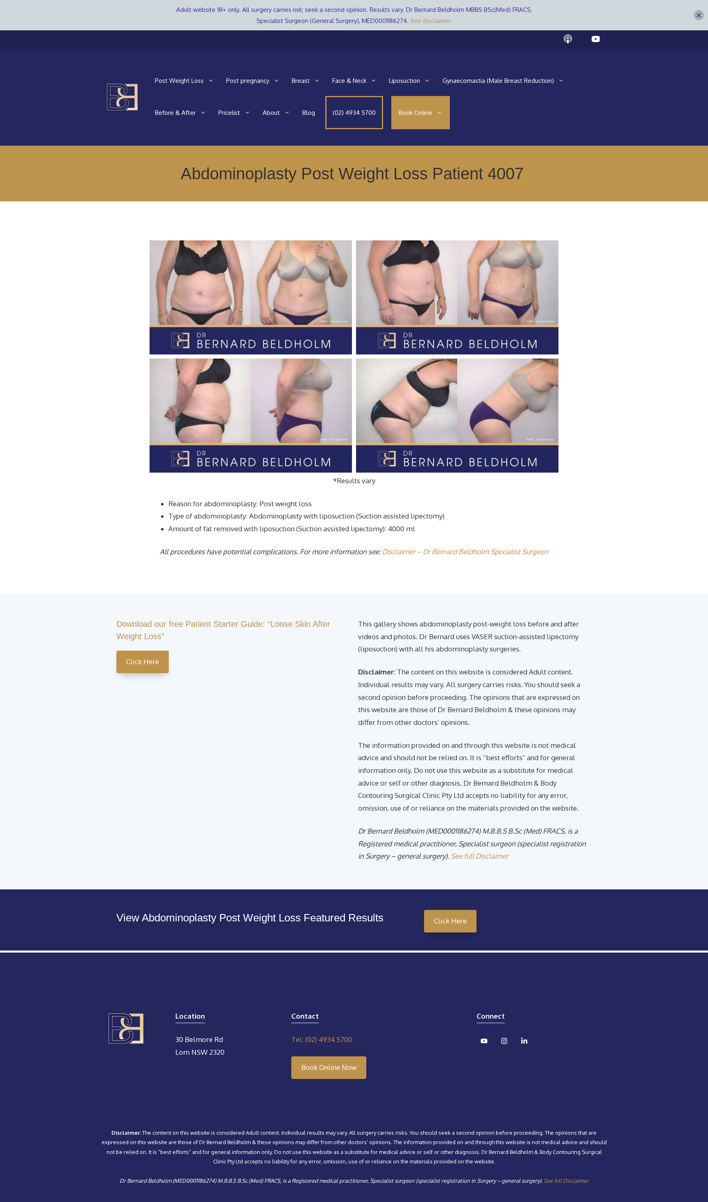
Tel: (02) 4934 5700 (321, 1039)
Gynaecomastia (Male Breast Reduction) (498, 81)
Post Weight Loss (179, 81)
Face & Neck (349, 81)
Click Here (142, 661)
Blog (308, 113)
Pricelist (229, 113)
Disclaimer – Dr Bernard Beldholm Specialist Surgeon (465, 551)
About (271, 113)
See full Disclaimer (479, 856)
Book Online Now (328, 1067)
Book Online (415, 113)
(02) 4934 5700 (354, 113)
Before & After (175, 113)
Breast (301, 81)
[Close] (699, 15)
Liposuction (404, 81)
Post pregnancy (247, 81)
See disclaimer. (431, 21)
